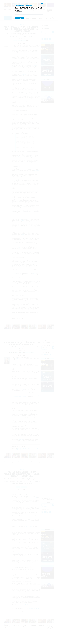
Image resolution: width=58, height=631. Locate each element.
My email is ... (18, 10)
